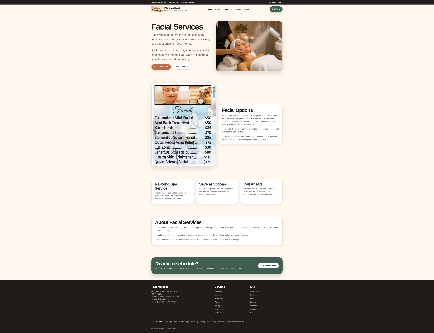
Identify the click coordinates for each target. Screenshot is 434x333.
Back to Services (182, 67)
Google (253, 309)
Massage (218, 291)
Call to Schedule (161, 67)
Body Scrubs (219, 309)
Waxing (217, 306)
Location (238, 9)
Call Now (276, 9)
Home (210, 9)
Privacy (253, 302)
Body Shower (220, 313)
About (246, 9)
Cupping (218, 295)
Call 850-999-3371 (276, 2)
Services (218, 9)
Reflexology (219, 298)
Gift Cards (228, 9)
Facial (217, 302)
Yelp (251, 313)
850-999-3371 (156, 294)
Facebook (254, 306)
